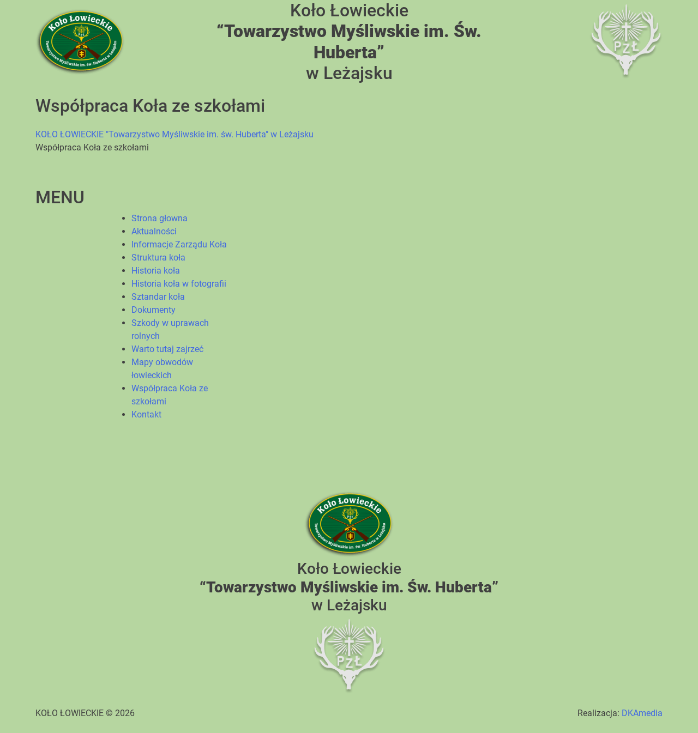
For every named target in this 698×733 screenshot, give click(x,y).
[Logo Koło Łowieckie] (80, 41)
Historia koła (155, 270)
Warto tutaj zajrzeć (167, 349)
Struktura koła (158, 257)
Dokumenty (153, 310)
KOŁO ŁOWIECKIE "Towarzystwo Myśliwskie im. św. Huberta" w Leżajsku (174, 134)
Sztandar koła (158, 297)
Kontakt (146, 414)
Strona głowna (159, 218)
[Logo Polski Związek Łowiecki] (626, 41)
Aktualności (154, 231)
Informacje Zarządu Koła (179, 244)
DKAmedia (642, 713)
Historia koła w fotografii (178, 283)
